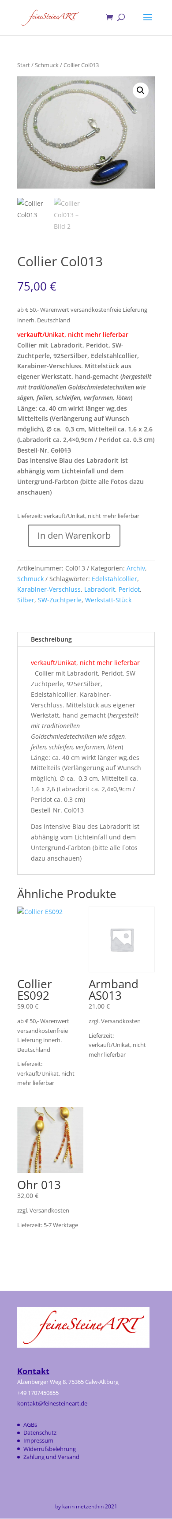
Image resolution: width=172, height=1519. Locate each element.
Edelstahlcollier (114, 578)
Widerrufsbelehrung (49, 1449)
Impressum (38, 1440)
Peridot (129, 589)
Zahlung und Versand (51, 1457)
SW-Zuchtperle (60, 600)
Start (23, 65)
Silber (25, 600)
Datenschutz (39, 1432)
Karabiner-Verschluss (49, 589)
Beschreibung (51, 639)
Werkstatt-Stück (108, 600)
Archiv (136, 568)
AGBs (30, 1424)
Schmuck (47, 65)
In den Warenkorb (74, 535)
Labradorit (99, 589)
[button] (141, 90)
